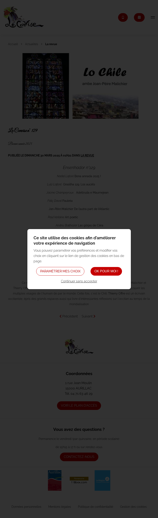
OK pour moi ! (106, 271)
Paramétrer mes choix (60, 271)
